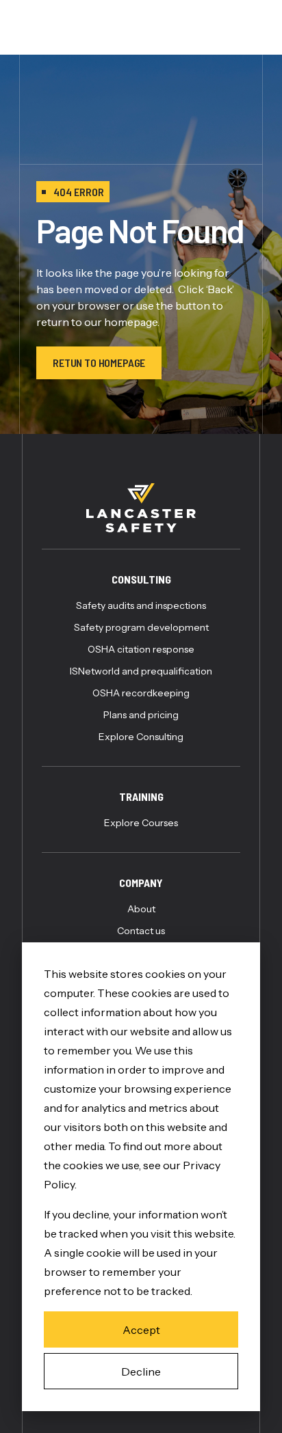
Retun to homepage (99, 362)
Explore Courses (141, 823)
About (141, 909)
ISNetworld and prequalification (141, 671)
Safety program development (141, 627)
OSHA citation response (141, 649)
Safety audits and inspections (141, 605)
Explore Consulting (141, 737)
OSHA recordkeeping (141, 693)
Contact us (141, 931)
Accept (141, 1330)
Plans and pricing (141, 715)
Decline (141, 1371)
